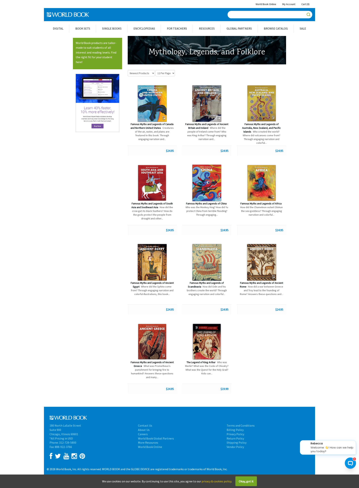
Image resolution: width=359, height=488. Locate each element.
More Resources (148, 442)
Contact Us (145, 425)
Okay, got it (246, 481)
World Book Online (266, 4)
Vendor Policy (235, 447)
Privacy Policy (235, 434)
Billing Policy (235, 430)
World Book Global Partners (156, 438)
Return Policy (235, 438)
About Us (144, 430)
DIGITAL (58, 28)
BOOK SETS (82, 28)
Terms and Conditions (241, 425)
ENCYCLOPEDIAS (144, 28)
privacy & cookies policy (216, 481)
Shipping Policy (236, 442)
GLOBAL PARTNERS (239, 28)
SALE (303, 28)
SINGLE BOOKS (112, 28)
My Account (288, 4)
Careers (143, 434)
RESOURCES (207, 28)
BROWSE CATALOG (276, 28)
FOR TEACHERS (177, 28)
